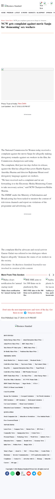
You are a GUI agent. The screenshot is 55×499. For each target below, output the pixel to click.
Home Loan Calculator (27, 404)
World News (34, 437)
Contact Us (17, 459)
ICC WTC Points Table (30, 380)
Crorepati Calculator (27, 396)
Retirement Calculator (35, 400)
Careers (6, 463)
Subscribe (48, 459)
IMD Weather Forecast (30, 372)
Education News (9, 441)
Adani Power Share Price (11, 344)
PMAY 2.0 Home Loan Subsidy (13, 387)
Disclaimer (7, 455)
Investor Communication (20, 455)
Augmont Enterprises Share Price (23, 368)
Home (3, 12)
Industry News (45, 437)
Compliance (7, 459)
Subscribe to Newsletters (27, 416)
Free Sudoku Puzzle (43, 416)
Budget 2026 (28, 444)
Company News (19, 429)
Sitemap (39, 459)
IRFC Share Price (27, 344)
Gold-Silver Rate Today (11, 364)
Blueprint (41, 12)
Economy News (39, 441)
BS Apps (13, 463)
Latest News (7, 429)
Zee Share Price (26, 376)
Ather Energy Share (40, 376)
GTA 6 (35, 383)
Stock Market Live (9, 360)
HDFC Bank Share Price (11, 376)
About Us (18, 451)
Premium (10, 12)
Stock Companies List (10, 416)
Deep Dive (7, 368)
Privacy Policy (34, 451)
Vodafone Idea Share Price (28, 351)
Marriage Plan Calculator (31, 408)
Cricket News (35, 433)
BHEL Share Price (29, 348)
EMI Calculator (9, 400)
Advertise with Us (28, 459)
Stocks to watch (23, 360)
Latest (17, 12)
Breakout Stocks (35, 360)
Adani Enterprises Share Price (32, 340)
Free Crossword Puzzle (11, 420)
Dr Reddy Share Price (10, 351)
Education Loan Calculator (12, 408)
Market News (30, 429)
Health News (28, 441)
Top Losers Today (26, 364)
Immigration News (23, 433)
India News (9, 20)
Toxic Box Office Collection (12, 380)
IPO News (40, 429)
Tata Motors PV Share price (12, 348)
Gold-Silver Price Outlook (12, 372)
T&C (25, 451)
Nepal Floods (40, 368)
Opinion (49, 12)
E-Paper (24, 12)
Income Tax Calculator (11, 396)
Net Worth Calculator (43, 396)
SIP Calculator (20, 400)
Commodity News (9, 433)
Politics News (17, 444)
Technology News (22, 437)
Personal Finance (9, 437)
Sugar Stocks (27, 383)
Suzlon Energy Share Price (12, 340)
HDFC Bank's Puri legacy (12, 383)
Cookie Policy (45, 451)
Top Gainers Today (41, 364)
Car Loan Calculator (10, 404)
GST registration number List (40, 455)
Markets (32, 12)
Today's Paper (8, 451)
